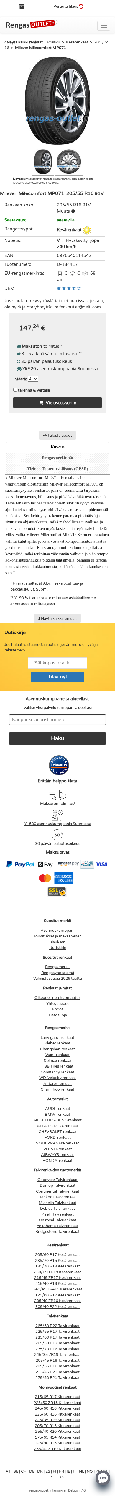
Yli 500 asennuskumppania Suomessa (57, 823)
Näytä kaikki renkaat (25, 42)
